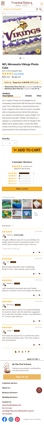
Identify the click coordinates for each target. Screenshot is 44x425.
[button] (3, 3)
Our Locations (7, 414)
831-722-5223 (7, 408)
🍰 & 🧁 (4, 13)
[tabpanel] (22, 35)
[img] (7, 232)
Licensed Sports (22, 13)
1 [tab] (20, 58)
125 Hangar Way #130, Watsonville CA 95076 (18, 411)
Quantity (6, 139)
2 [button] (19, 351)
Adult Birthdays (12, 13)
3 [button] (22, 351)
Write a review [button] (22, 189)
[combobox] (22, 9)
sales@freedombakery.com (11, 405)
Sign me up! (22, 377)
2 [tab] (24, 58)
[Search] (40, 9)
